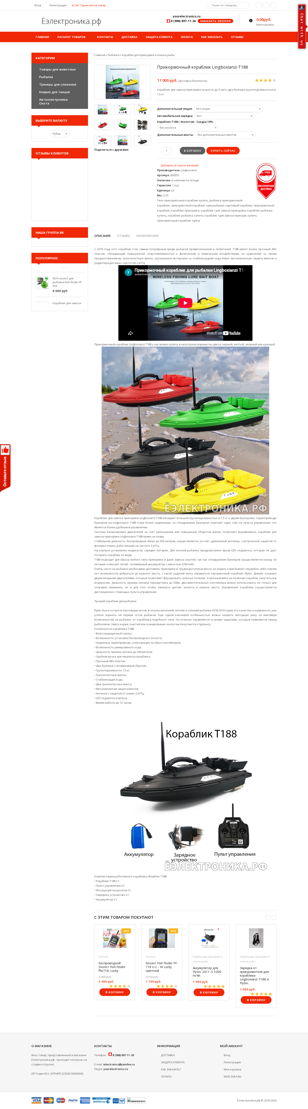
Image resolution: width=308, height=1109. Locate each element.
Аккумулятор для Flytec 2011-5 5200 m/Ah (207, 971)
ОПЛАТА (166, 1076)
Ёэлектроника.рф (70, 21)
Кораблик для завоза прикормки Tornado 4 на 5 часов (67, 296)
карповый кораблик (238, 205)
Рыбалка (46, 77)
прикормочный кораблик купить (186, 200)
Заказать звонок (215, 21)
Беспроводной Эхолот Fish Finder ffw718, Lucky (112, 966)
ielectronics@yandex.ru (119, 1064)
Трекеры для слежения (57, 84)
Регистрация (57, 5)
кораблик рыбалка (180, 215)
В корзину (115, 992)
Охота (44, 103)
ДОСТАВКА (168, 1055)
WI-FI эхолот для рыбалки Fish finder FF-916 (67, 271)
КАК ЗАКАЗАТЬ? (171, 1069)
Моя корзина (232, 1069)
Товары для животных (57, 69)
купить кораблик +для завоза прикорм (220, 215)
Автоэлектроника (53, 99)
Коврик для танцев (54, 92)
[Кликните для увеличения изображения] (122, 82)
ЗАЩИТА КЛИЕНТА (173, 1062)
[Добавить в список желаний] (177, 165)
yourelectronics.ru (116, 1069)
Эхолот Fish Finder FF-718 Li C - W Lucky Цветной (162, 966)
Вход (37, 5)
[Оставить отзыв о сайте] (5, 469)
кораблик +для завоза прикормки (223, 210)
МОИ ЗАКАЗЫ (232, 1076)
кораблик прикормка (185, 210)
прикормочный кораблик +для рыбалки (197, 205)
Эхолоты (103, 956)
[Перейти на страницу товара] (114, 939)
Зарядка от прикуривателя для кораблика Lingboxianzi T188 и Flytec (254, 975)
